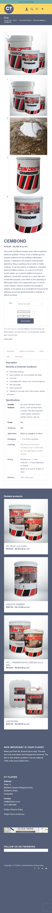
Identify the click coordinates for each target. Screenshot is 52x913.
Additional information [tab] (26, 351)
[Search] (30, 9)
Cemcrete (8, 339)
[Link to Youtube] (46, 868)
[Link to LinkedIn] (42, 868)
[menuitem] (25, 9)
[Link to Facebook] (35, 868)
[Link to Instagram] (39, 868)
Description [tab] (10, 351)
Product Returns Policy (13, 809)
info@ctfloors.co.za (12, 801)
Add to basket (25, 321)
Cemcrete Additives (24, 329)
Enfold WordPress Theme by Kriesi (32, 865)
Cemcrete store (12, 335)
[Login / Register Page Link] (25, 9)
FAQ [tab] (8, 357)
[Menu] (36, 9)
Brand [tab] (42, 351)
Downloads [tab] (19, 357)
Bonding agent (34, 332)
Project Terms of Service (14, 814)
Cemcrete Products (20, 332)
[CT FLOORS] (21, 9)
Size (10, 303)
